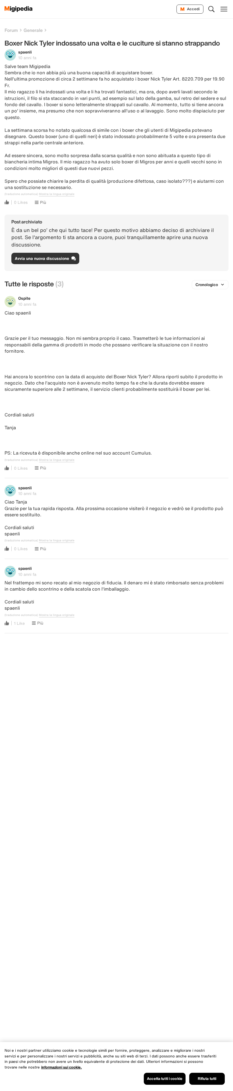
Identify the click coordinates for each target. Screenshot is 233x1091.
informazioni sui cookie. (61, 1067)
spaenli (25, 52)
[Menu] (223, 9)
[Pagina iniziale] (19, 9)
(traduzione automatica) (21, 194)
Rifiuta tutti (207, 1078)
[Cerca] (211, 9)
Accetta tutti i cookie (164, 1078)
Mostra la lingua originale (56, 194)
